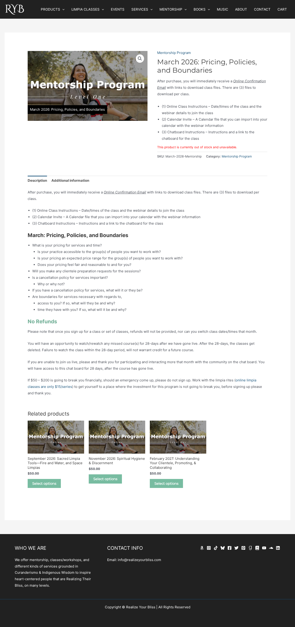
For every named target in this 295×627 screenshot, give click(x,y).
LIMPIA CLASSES (85, 9)
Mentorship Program (174, 53)
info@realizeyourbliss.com (139, 560)
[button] (62, 9)
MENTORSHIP (170, 9)
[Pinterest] (243, 548)
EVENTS (117, 9)
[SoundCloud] (271, 548)
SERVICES (139, 9)
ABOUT (241, 9)
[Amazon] (202, 548)
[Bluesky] (223, 548)
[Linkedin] (278, 548)
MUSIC (222, 9)
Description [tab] (37, 180)
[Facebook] (229, 548)
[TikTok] (216, 548)
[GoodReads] (250, 548)
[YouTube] (264, 548)
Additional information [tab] (70, 180)
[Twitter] (236, 548)
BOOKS (200, 9)
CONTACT (262, 9)
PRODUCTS (50, 9)
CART (282, 9)
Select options (44, 483)
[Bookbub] (257, 548)
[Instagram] (209, 548)
